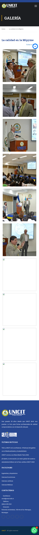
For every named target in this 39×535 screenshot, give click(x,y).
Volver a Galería (31, 45)
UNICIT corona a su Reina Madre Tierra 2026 (15, 455)
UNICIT (4, 530)
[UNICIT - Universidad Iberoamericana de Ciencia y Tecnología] (9, 6)
